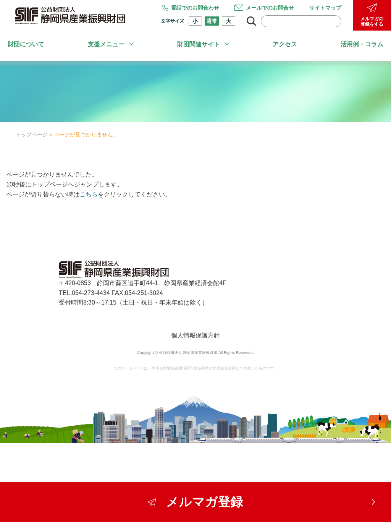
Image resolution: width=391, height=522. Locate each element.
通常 (212, 21)
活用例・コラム (362, 44)
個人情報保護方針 (195, 335)
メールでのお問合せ (270, 8)
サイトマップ (325, 8)
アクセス (285, 44)
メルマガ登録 (204, 501)
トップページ (32, 134)
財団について (26, 44)
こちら (88, 194)
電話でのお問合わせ (195, 8)
